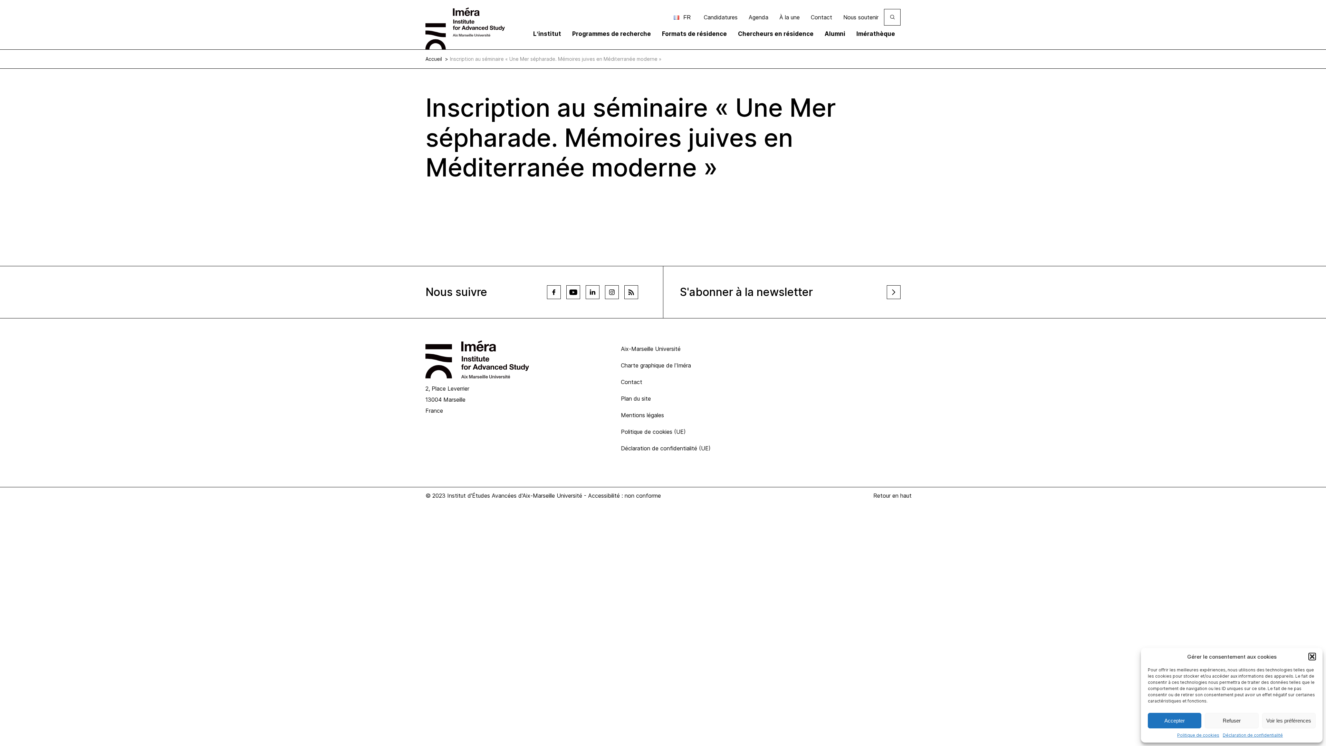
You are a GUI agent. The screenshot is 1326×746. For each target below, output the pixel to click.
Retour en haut (892, 495)
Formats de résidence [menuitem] (694, 33)
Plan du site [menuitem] (636, 398)
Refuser (1232, 721)
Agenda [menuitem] (758, 17)
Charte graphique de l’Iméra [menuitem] (656, 365)
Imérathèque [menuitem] (875, 33)
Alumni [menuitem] (835, 33)
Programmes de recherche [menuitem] (611, 33)
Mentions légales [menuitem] (642, 415)
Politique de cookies (1198, 735)
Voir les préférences (1288, 721)
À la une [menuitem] (789, 17)
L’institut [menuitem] (547, 33)
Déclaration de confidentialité (1253, 735)
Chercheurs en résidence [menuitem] (776, 33)
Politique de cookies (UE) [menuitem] (653, 431)
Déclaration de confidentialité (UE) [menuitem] (666, 448)
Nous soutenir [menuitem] (860, 17)
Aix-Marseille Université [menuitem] (651, 348)
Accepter (1174, 721)
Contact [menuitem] (821, 17)
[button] (1312, 656)
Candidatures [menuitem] (721, 17)
